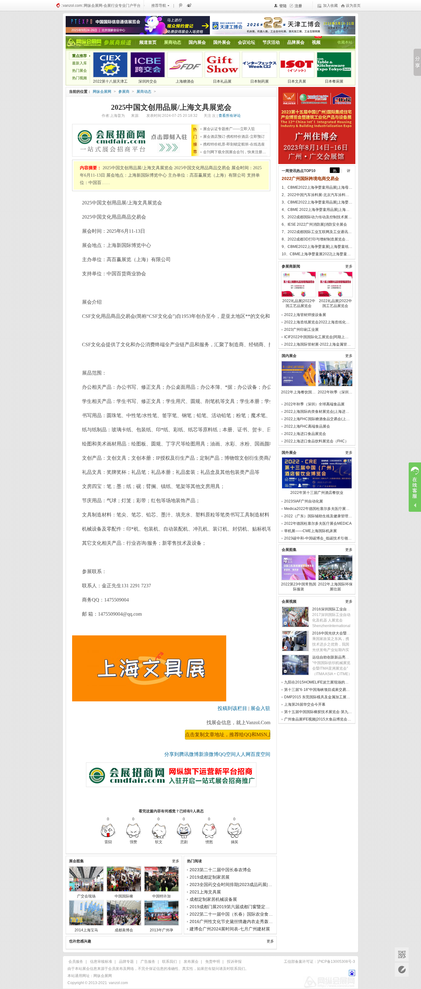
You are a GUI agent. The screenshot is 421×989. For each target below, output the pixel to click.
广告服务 (148, 961)
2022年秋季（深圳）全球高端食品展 (335, 392)
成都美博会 (124, 930)
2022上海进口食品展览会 (305, 434)
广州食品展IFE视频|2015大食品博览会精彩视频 (323, 719)
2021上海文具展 (205, 891)
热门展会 (79, 70)
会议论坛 (246, 42)
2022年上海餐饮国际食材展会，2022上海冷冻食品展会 (298, 392)
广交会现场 (86, 896)
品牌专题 (126, 961)
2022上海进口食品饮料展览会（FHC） (316, 441)
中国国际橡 (124, 896)
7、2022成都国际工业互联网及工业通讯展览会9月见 (317, 232)
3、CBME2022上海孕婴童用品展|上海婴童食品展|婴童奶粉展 (317, 202)
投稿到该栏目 (232, 708)
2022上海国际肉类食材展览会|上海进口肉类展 (322, 411)
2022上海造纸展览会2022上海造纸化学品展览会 (324, 322)
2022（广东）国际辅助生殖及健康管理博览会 (321, 516)
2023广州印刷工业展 (301, 329)
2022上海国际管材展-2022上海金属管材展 (319, 344)
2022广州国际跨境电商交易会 (310, 178)
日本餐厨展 (334, 81)
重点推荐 (79, 56)
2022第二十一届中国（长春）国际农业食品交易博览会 (242, 914)
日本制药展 (259, 81)
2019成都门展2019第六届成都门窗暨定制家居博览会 (240, 906)
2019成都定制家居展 (210, 877)
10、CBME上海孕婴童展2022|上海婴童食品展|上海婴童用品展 (317, 254)
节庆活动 (271, 42)
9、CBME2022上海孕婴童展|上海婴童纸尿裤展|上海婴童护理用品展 (317, 246)
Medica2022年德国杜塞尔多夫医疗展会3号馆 (321, 509)
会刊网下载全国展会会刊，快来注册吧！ (236, 152)
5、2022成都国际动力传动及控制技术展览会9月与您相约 (317, 217)
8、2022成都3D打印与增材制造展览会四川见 (317, 239)
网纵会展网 (102, 91)
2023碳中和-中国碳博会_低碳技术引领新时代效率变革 (329, 538)
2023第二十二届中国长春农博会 (220, 869)
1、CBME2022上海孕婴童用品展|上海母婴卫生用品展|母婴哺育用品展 (317, 187)
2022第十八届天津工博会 (110, 82)
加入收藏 (330, 5)
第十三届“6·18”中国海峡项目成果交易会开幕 (320, 689)
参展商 (123, 91)
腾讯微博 (180, 5)
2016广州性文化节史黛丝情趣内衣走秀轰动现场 (235, 921)
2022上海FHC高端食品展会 (307, 426)
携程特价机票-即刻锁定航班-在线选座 (234, 144)
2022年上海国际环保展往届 (335, 586)
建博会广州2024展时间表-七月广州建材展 (230, 928)
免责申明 (212, 961)
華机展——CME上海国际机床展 (310, 531)
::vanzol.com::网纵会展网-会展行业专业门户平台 (101, 5)
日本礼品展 (222, 81)
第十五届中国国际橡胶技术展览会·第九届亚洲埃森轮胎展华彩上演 (338, 712)
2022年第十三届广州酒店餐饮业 (316, 492)
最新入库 (79, 63)
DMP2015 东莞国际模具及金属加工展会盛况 (321, 697)
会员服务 (75, 961)
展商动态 (172, 42)
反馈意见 (402, 970)
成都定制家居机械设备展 (213, 899)
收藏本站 (344, 42)
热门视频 (79, 78)
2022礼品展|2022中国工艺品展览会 (298, 303)
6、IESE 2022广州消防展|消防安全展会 (314, 224)
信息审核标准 (101, 961)
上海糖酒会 (185, 81)
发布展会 (191, 961)
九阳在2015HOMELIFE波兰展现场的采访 (318, 682)
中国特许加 (161, 896)
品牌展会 (296, 42)
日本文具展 (297, 81)
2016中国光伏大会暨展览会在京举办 (342, 633)
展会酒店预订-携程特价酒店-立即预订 (234, 136)
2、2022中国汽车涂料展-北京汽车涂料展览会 (317, 195)
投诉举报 (234, 961)
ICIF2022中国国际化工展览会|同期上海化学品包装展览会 (331, 337)
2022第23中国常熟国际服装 (298, 586)
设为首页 (353, 5)
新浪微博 (189, 5)
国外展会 (222, 42)
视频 (316, 42)
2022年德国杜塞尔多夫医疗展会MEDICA (318, 523)
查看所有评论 (230, 115)
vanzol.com (118, 983)
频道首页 (148, 42)
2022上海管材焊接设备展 (305, 315)
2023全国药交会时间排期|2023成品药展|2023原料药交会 (244, 884)
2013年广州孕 (161, 930)
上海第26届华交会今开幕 (304, 704)
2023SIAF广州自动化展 (303, 501)
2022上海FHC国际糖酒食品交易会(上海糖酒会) (323, 419)
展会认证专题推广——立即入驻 (229, 129)
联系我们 (169, 961)
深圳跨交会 (147, 81)
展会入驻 (260, 708)
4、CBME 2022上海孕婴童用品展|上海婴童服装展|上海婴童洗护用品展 (317, 209)
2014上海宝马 (86, 930)
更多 (175, 861)
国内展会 (197, 42)
